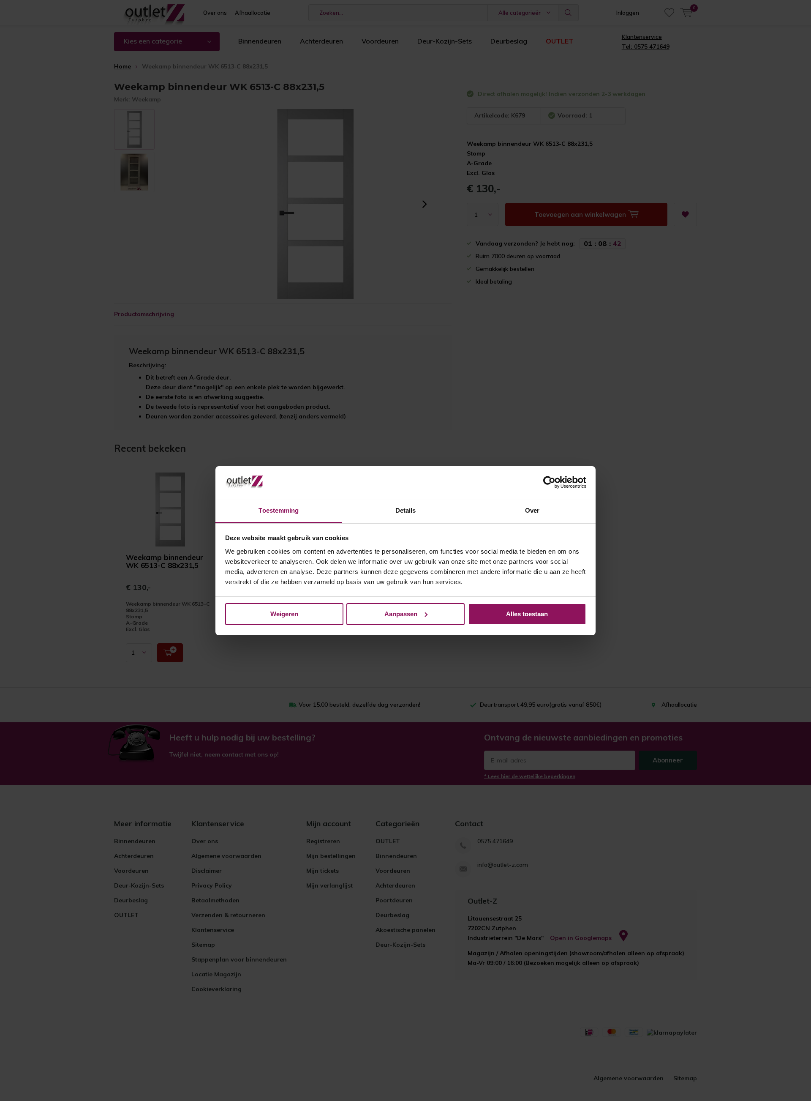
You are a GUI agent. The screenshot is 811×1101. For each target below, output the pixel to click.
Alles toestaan (527, 613)
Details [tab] (405, 510)
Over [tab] (532, 510)
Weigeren (284, 613)
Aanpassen (400, 613)
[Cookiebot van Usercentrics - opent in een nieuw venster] (549, 482)
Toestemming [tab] (279, 510)
